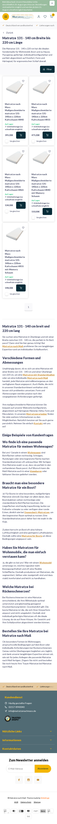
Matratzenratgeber (36, 414)
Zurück (9, 32)
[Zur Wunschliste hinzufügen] (23, 81)
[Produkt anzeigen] (21, 135)
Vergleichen (15, 141)
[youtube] (38, 780)
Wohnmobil (45, 562)
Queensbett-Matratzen (36, 512)
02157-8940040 (17, 707)
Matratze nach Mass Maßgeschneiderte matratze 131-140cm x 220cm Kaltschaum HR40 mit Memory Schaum (41, 185)
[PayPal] (6, 811)
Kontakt (38, 423)
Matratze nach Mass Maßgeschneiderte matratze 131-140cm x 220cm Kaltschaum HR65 (15, 182)
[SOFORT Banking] (35, 811)
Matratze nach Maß (12, 346)
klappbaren (36, 471)
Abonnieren (43, 768)
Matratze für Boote (32, 535)
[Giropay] (21, 811)
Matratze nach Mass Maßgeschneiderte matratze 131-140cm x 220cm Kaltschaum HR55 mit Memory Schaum (15, 261)
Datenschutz (26, 802)
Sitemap (37, 802)
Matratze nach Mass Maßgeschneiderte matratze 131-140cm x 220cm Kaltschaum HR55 (41, 112)
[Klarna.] (43, 811)
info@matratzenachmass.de (22, 711)
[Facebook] (19, 780)
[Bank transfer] (28, 816)
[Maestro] (28, 811)
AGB (16, 802)
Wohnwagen (34, 452)
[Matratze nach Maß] (22, 17)
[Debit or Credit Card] (50, 811)
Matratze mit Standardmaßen (39, 374)
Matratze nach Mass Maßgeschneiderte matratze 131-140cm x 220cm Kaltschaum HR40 (15, 112)
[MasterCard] (14, 811)
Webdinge (45, 798)
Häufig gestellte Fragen (20, 703)
